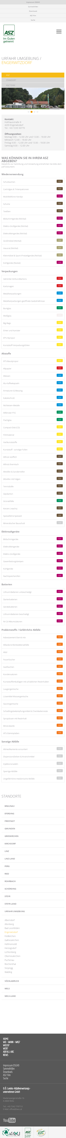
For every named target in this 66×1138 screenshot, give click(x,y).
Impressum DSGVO (33, 2)
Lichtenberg (10, 952)
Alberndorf (10, 920)
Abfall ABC (8, 1051)
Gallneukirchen (12, 940)
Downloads (33, 11)
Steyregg (9, 968)
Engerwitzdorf (11, 932)
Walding (8, 972)
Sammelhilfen (33, 7)
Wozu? (6, 1045)
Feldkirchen (10, 936)
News (5, 1054)
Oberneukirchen (12, 956)
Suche (33, 20)
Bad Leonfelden (12, 928)
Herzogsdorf (10, 948)
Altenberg (9, 924)
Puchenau (9, 960)
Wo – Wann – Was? (11, 1042)
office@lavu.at (15, 1109)
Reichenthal (10, 964)
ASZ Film (33, 15)
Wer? (5, 1048)
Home (5, 1038)
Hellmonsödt (11, 944)
